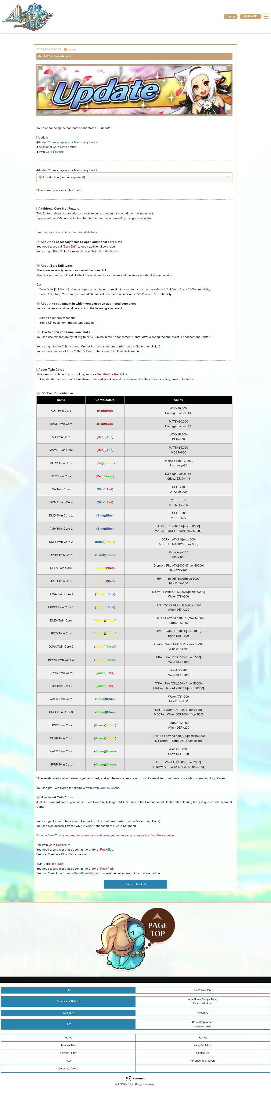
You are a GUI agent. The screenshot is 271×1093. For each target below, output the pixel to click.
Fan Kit (203, 1037)
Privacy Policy (68, 1052)
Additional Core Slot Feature (58, 146)
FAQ (68, 1060)
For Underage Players (202, 1060)
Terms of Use (68, 1045)
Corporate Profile (68, 1068)
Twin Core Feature (51, 151)
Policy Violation (203, 1045)
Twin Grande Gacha (104, 251)
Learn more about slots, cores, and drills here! (67, 232)
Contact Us (202, 1052)
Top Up (231, 16)
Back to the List (135, 884)
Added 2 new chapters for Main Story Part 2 (68, 142)
